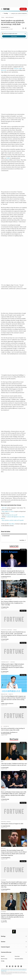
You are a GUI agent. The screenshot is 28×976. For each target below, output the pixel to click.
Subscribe (23, 9)
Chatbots (6, 726)
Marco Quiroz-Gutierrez (7, 703)
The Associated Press (6, 733)
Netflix (8, 158)
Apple (20, 68)
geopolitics (8, 599)
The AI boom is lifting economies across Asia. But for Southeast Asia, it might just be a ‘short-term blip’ (13, 603)
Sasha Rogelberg (6, 857)
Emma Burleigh (5, 799)
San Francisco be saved (10, 515)
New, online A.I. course (8, 511)
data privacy (10, 17)
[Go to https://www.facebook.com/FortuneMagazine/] (6, 966)
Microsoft (3, 70)
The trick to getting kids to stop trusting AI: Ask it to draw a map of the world (13, 729)
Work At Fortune (4, 958)
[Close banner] (25, 33)
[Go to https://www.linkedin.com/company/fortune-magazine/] (12, 966)
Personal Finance (6, 821)
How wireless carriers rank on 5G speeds (13, 520)
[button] (5, 27)
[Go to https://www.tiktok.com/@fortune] (18, 966)
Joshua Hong (5, 671)
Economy (3, 911)
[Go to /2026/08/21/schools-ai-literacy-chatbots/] (14, 715)
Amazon (16, 68)
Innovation (4, 694)
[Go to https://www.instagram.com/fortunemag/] (15, 966)
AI (1, 726)
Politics (3, 848)
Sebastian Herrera (6, 576)
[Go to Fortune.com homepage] (6, 9)
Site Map (2, 961)
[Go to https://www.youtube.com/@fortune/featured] (21, 966)
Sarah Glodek (5, 639)
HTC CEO (4, 508)
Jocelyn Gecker (6, 732)
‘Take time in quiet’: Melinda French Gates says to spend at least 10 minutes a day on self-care (14, 764)
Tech (2, 17)
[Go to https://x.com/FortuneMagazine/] (9, 966)
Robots (11, 694)
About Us (2, 956)
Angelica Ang (5, 607)
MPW (2, 761)
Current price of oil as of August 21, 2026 (12, 823)
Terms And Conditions (19, 958)
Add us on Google (14, 36)
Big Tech (3, 568)
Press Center (17, 956)
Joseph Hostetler (6, 826)
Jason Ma (4, 921)
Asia (2, 599)
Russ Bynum (12, 732)
